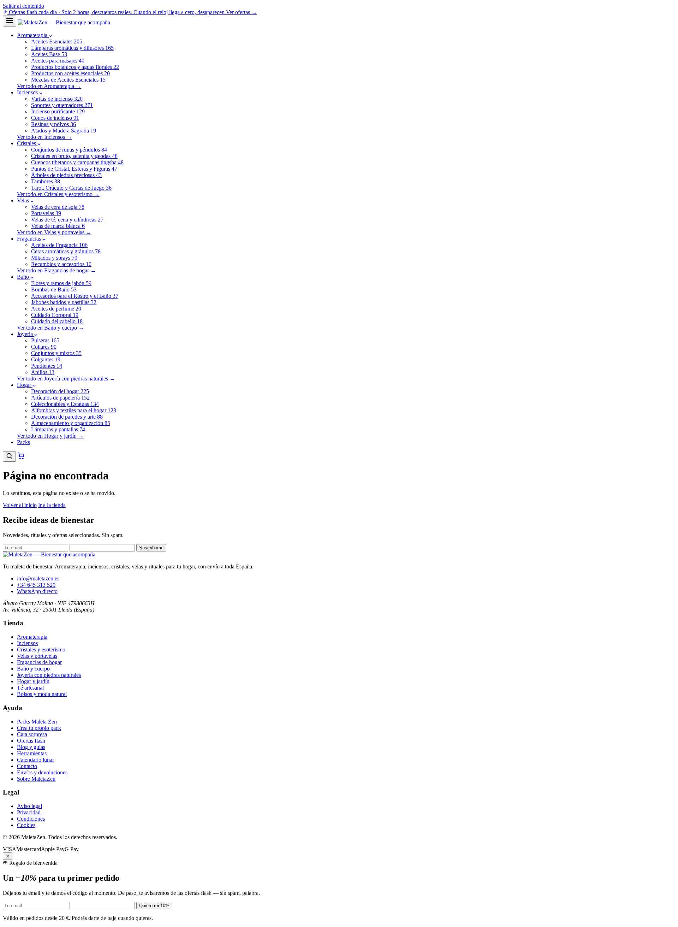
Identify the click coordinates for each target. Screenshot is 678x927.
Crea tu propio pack (39, 728)
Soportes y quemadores (62, 105)
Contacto (27, 766)
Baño (23, 277)
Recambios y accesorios (61, 264)
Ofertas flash (31, 741)
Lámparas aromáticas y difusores (72, 48)
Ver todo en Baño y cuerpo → (50, 328)
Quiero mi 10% (154, 905)
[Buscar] (9, 456)
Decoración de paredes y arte (67, 417)
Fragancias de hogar (39, 662)
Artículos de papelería (60, 398)
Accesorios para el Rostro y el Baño (74, 296)
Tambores (45, 181)
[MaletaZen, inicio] (64, 22)
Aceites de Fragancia (59, 245)
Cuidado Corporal (54, 315)
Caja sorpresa (32, 734)
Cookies (26, 825)
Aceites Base (49, 54)
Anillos (42, 372)
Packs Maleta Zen (37, 722)
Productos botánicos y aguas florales (75, 67)
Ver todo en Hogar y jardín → (50, 436)
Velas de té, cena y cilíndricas (67, 220)
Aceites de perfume (56, 309)
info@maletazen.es (38, 578)
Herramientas (32, 753)
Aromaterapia (33, 35)
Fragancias (29, 239)
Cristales (27, 143)
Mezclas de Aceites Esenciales (68, 80)
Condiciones (31, 819)
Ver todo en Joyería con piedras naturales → (66, 379)
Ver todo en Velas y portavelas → (54, 232)
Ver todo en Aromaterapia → (49, 86)
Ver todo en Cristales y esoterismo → (58, 194)
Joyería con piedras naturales (49, 675)
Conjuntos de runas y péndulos (69, 150)
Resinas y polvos (53, 124)
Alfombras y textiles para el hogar (73, 410)
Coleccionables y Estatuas (65, 404)
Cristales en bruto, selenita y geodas (74, 156)
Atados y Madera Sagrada (63, 131)
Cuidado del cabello (57, 321)
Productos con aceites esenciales (70, 73)
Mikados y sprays (54, 258)
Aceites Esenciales (56, 42)
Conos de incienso (55, 118)
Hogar (24, 385)
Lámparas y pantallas (58, 429)
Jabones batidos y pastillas (63, 302)
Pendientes (46, 366)
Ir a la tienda (52, 505)
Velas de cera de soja (57, 207)
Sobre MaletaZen (36, 779)
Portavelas (46, 213)
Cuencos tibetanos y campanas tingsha (77, 162)
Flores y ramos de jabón (61, 283)
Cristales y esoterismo (41, 649)
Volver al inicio (20, 505)
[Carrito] (21, 458)
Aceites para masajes (57, 61)
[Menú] (9, 21)
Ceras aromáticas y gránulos (66, 251)
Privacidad (29, 812)
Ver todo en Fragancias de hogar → (56, 270)
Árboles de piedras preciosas (66, 175)
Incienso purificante (58, 111)
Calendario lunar (35, 760)
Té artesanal (30, 688)
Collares (43, 347)
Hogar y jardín (33, 681)
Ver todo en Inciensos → (44, 137)
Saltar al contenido (23, 6)
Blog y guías (31, 747)
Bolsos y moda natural (42, 694)
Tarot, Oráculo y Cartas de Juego (71, 188)
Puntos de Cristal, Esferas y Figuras (74, 169)
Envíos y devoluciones (42, 772)
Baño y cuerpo (33, 669)
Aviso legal (29, 806)
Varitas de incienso (57, 99)
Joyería (25, 334)
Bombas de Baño (54, 290)
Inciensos (28, 92)
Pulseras (45, 340)
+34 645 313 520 (36, 585)
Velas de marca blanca (58, 226)
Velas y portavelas (37, 656)
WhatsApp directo (37, 591)
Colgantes (45, 359)
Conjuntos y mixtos (56, 353)
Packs (23, 442)
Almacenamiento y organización (70, 423)
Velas (23, 200)
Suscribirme (151, 547)
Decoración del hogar (60, 391)
